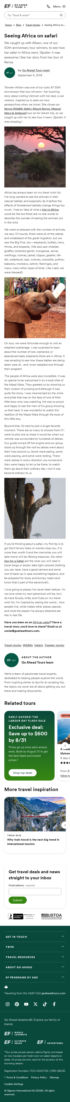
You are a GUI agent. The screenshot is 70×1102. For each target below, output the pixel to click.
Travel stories (32, 25)
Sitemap (54, 1077)
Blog (18, 25)
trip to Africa (50, 209)
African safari (41, 622)
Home (8, 25)
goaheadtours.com (53, 993)
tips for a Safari (14, 561)
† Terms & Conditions (16, 1077)
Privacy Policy (39, 1077)
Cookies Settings (13, 1084)
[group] (29, 746)
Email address (22, 885)
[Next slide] (65, 745)
